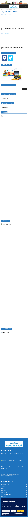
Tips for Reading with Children (15, 460)
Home (2, 9)
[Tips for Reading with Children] (4, 462)
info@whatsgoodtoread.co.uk (7, 475)
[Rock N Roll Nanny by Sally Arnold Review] (14, 39)
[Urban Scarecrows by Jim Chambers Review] (14, 20)
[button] (2, 6)
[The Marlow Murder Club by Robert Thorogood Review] (4, 468)
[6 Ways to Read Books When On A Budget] (4, 455)
